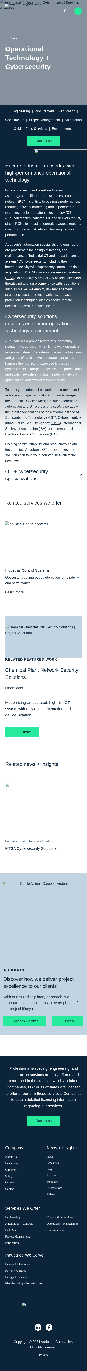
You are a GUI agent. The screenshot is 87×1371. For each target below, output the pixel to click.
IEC (54, 434)
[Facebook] (49, 1327)
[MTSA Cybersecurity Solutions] (41, 785)
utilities (32, 196)
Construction (14, 120)
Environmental (62, 129)
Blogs (50, 1169)
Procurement (44, 111)
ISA (42, 429)
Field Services (36, 129)
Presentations (54, 1187)
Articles (51, 1175)
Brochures (53, 1163)
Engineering (21, 111)
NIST (51, 417)
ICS (20, 261)
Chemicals (14, 688)
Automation (73, 120)
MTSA (22, 289)
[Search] (65, 11)
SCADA (29, 272)
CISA (56, 423)
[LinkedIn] (38, 1327)
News (50, 1156)
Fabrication (66, 111)
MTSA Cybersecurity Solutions (31, 848)
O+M (17, 129)
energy (15, 196)
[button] (43, 475)
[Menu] (78, 11)
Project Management (44, 120)
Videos (51, 1194)
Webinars (52, 1181)
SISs (10, 278)
